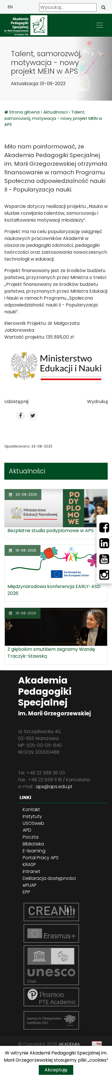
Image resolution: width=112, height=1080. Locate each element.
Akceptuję (56, 1070)
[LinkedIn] (104, 543)
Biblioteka (33, 844)
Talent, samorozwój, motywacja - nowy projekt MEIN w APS (53, 118)
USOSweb (33, 823)
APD (27, 830)
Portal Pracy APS (41, 857)
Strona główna (25, 112)
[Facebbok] (104, 527)
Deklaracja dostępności (49, 878)
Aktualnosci (55, 112)
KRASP (29, 864)
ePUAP (29, 885)
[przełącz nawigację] (100, 25)
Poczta (30, 837)
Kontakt (31, 809)
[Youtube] (104, 559)
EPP (26, 892)
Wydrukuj (97, 401)
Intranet (31, 871)
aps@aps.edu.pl (54, 786)
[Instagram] (104, 575)
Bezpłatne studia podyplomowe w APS (50, 530)
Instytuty (32, 816)
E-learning (34, 850)
